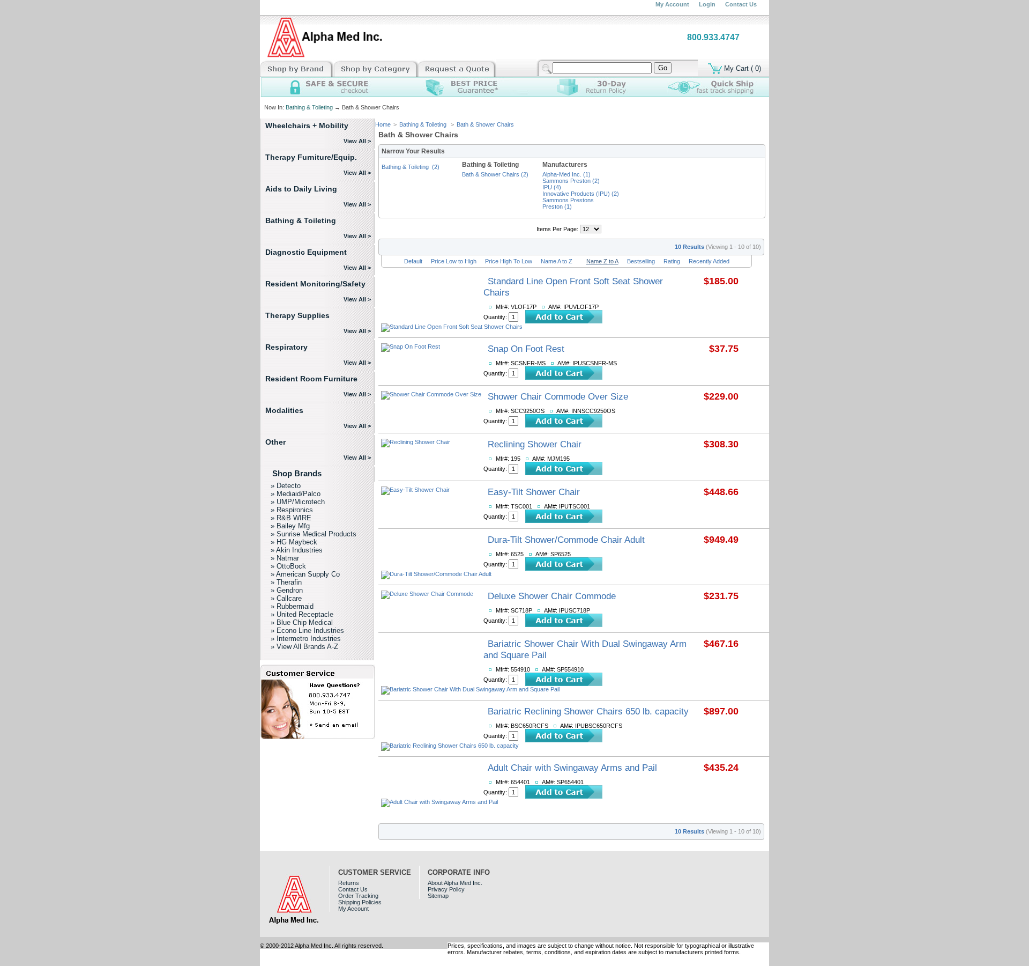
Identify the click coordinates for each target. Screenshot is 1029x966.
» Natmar (285, 558)
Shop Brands (297, 473)
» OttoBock (288, 566)
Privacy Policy (446, 889)
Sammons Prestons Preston (568, 203)
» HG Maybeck (294, 542)
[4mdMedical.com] (322, 57)
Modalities (284, 410)
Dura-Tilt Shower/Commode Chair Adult (566, 539)
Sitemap (438, 896)
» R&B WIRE (291, 518)
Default (413, 261)
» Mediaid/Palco (295, 494)
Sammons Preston (571, 181)
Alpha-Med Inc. (566, 174)
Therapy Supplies (297, 315)
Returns (348, 883)
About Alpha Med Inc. (455, 883)
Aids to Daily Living (301, 189)
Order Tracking (358, 896)
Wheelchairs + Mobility (306, 125)
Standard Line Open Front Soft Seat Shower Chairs (573, 287)
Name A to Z (556, 261)
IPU (551, 187)
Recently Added (709, 261)
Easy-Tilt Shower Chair (534, 491)
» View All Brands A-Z (304, 647)
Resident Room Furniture (311, 378)
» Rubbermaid (292, 606)
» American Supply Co (305, 574)
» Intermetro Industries (306, 639)
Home (383, 124)
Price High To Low (508, 261)
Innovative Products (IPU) (580, 193)
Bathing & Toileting (309, 107)
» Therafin (286, 582)
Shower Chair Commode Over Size (558, 396)
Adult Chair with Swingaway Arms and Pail (572, 767)
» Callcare (286, 598)
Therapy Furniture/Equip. (311, 157)
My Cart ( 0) (741, 68)
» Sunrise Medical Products (313, 534)
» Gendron (287, 590)
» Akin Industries (297, 550)
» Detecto (286, 486)
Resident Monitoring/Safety (315, 283)
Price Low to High (453, 261)
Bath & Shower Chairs (485, 124)
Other (275, 442)
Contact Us (741, 4)
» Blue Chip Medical (302, 622)
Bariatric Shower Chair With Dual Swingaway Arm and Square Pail (585, 649)
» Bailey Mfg (290, 526)
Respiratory (286, 347)
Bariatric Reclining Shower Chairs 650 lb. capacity (588, 711)
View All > (357, 141)
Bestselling (641, 261)
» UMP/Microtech (298, 502)
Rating (671, 261)
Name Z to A (602, 261)
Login (707, 4)
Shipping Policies (360, 902)
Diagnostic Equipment (306, 252)
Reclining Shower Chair (534, 444)
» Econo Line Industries (307, 630)
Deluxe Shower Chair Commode (552, 596)
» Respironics (292, 510)
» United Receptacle (302, 614)
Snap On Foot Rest (526, 348)
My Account (672, 4)
